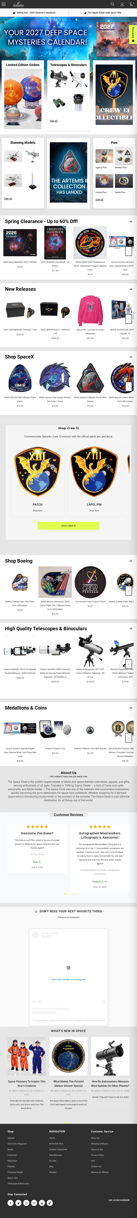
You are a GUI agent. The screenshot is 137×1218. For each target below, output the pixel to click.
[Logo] (18, 4)
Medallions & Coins (26, 708)
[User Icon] (122, 4)
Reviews (133, 32)
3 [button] (72, 894)
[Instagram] (26, 1203)
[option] (34, 12)
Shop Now (37, 510)
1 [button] (65, 894)
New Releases (20, 289)
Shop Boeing (19, 561)
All (130, 221)
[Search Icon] (112, 4)
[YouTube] (42, 1203)
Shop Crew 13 (68, 525)
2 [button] (68, 894)
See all (54, 121)
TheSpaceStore (40, 1020)
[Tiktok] (50, 1203)
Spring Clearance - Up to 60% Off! (41, 221)
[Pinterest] (34, 1203)
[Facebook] (11, 1203)
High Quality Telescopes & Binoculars (46, 628)
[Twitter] (18, 1203)
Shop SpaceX (19, 357)
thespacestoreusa (61, 1020)
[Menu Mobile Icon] (4, 4)
